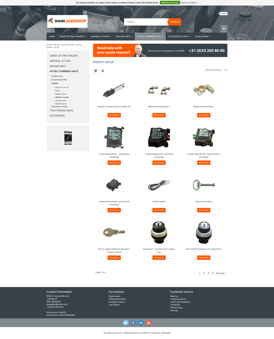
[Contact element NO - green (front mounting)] (114, 185)
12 (225, 70)
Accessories (202, 36)
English (223, 13)
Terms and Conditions (180, 302)
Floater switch (159, 201)
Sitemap (174, 310)
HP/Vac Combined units (149, 36)
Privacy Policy (176, 308)
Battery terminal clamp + (159, 106)
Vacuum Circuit (62, 87)
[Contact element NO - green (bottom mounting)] (203, 137)
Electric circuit (53, 47)
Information (114, 115)
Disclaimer (175, 305)
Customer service (178, 299)
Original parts (114, 296)
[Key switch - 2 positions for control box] (159, 232)
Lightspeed (166, 333)
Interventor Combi (59, 106)
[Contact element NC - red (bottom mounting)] (114, 137)
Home (52, 36)
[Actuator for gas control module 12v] (114, 90)
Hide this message (170, 3)
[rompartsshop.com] (67, 21)
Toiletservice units (178, 36)
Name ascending (213, 70)
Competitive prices (117, 302)
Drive (57, 91)
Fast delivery (114, 305)
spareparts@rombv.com (57, 304)
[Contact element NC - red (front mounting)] (159, 137)
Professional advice (117, 299)
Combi (78, 45)
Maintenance (61, 104)
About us (174, 296)
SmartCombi (57, 76)
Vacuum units (123, 36)
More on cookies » (189, 3)
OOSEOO (145, 333)
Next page (220, 273)
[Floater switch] (159, 185)
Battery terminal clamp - (204, 106)
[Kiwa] (68, 138)
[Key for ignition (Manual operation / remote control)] (114, 232)
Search (174, 22)
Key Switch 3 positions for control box (203, 249)
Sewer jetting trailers (71, 36)
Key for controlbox (203, 201)
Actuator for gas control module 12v (114, 106)
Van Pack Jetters (100, 36)
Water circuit (60, 94)
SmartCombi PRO (59, 79)
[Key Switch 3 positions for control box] (203, 232)
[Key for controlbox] (203, 185)
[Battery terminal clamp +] (159, 90)
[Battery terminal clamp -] (203, 90)
